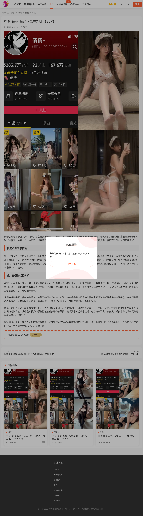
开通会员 (71, 264)
